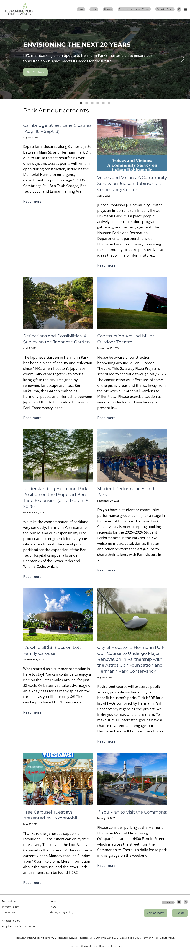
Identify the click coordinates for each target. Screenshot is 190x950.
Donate (108, 9)
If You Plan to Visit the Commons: (132, 812)
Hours (94, 9)
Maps (80, 9)
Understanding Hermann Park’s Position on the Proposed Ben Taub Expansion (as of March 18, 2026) (56, 497)
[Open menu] (186, 9)
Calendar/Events (165, 9)
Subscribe (168, 902)
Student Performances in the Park (127, 491)
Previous (7, 58)
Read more (32, 201)
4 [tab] (98, 103)
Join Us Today (155, 912)
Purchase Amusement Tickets (134, 9)
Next (182, 58)
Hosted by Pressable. (110, 946)
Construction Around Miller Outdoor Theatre (125, 338)
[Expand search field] (179, 9)
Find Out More (35, 72)
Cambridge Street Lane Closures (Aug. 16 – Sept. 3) (57, 128)
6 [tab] (109, 103)
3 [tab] (92, 103)
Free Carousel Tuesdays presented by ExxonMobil (50, 815)
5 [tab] (103, 103)
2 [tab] (87, 103)
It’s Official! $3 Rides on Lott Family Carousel (52, 650)
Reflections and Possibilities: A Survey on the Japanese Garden (56, 338)
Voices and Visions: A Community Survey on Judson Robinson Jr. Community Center (132, 183)
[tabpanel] (95, 59)
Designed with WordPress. (82, 946)
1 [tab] (81, 103)
